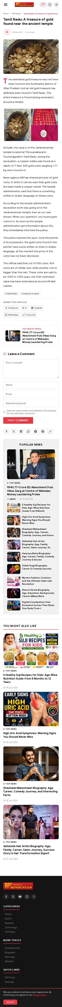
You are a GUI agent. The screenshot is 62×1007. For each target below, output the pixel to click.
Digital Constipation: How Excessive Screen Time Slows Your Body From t (38, 605)
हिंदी (43, 4)
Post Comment (18, 420)
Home (6, 13)
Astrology (10, 957)
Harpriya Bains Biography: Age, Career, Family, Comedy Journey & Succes (38, 556)
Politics (8, 914)
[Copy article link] (50, 431)
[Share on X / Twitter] (14, 431)
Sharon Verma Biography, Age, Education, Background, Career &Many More (38, 593)
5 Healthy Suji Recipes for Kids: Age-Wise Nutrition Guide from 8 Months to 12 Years (30, 678)
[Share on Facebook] (6, 431)
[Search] (50, 5)
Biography (10, 952)
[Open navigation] (6, 5)
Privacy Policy (39, 995)
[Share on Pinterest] (43, 431)
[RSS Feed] (34, 896)
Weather (9, 961)
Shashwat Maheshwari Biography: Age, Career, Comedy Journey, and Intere (38, 532)
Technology (11, 927)
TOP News (16, 13)
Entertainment (12, 948)
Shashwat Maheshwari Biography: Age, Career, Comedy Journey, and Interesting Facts (30, 791)
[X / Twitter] (13, 896)
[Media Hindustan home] (24, 4)
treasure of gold (31, 293)
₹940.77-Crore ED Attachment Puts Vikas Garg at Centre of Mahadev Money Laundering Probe (30, 491)
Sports (8, 918)
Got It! (10, 1002)
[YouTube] (20, 896)
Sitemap (9, 982)
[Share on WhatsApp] (28, 431)
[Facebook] (6, 896)
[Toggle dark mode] (56, 5)
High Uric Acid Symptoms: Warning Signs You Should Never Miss (36, 520)
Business (9, 923)
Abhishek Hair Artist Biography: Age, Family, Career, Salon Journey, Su (36, 544)
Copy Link (30, 315)
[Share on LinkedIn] (21, 431)
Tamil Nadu (12, 293)
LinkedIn (38, 308)
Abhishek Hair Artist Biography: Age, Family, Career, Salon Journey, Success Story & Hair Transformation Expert (29, 850)
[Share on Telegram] (35, 431)
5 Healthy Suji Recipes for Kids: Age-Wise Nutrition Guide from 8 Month (36, 507)
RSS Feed (10, 977)
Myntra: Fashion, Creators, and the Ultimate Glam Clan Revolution (37, 580)
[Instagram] (27, 896)
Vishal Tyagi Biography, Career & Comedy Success (36, 567)
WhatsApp (13, 315)
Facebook (13, 308)
